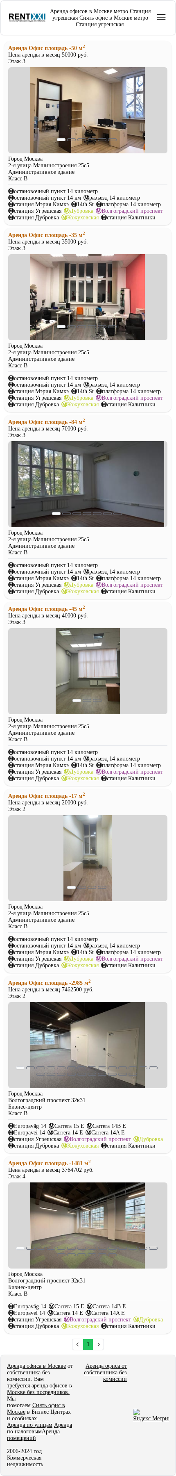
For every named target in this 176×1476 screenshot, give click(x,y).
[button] (161, 17)
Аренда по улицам (29, 1425)
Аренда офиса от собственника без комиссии (105, 1372)
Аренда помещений (33, 1434)
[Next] (98, 1344)
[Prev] (77, 1344)
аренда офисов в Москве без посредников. (39, 1389)
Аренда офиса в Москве (36, 1366)
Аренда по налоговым (39, 1428)
